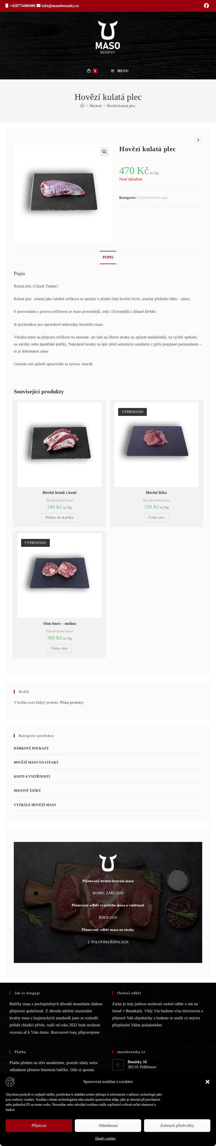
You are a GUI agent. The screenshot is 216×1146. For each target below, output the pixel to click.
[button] (207, 1082)
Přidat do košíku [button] (59, 518)
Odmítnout (108, 1125)
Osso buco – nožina (59, 623)
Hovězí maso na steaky (36, 762)
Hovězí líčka (156, 492)
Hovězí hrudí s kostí (59, 492)
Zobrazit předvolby (177, 1125)
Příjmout (39, 1125)
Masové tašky (27, 791)
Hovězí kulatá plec (121, 106)
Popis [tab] (108, 257)
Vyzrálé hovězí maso (153, 197)
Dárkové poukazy (31, 748)
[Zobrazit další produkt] (198, 140)
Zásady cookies (105, 1138)
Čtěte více (156, 518)
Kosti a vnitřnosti (32, 777)
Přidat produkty (72, 702)
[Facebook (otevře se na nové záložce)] (205, 6)
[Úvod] (82, 106)
